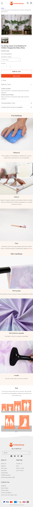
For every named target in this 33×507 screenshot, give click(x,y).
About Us (3, 463)
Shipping (3, 485)
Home (2, 8)
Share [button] (4, 80)
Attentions (4, 470)
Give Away (4, 468)
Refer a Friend (20, 468)
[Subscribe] (28, 452)
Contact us (19, 463)
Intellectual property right (8, 477)
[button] (2, 3)
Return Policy (4, 488)
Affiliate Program (5, 475)
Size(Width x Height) (6, 56)
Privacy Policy (4, 490)
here (31, 248)
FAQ (17, 466)
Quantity (3, 63)
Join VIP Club (19, 470)
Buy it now (16, 76)
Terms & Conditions (6, 492)
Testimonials (4, 472)
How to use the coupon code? (9, 495)
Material (3, 466)
